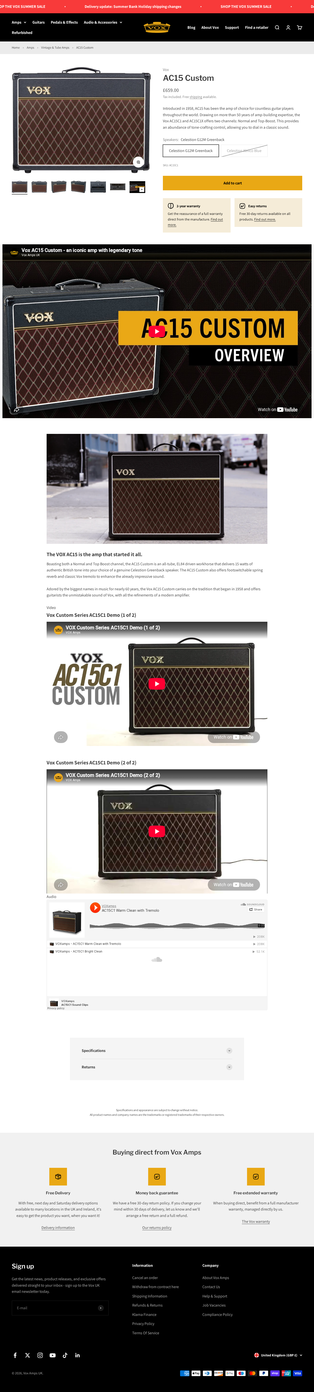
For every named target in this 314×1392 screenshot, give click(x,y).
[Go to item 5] (98, 187)
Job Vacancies (214, 1305)
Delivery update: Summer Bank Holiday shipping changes (108, 6)
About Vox (210, 27)
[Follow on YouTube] (52, 1355)
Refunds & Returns (147, 1305)
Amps (16, 22)
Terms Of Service (145, 1333)
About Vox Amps (215, 1277)
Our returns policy (156, 1227)
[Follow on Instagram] (40, 1355)
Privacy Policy (143, 1323)
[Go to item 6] (118, 187)
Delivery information (58, 1227)
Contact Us (211, 1286)
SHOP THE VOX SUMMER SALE (221, 6)
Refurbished (22, 32)
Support (232, 27)
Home (16, 47)
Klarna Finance (144, 1314)
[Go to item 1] (19, 187)
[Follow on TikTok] (65, 1355)
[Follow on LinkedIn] (77, 1355)
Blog (191, 27)
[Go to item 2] (39, 187)
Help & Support (214, 1296)
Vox (166, 69)
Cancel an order (145, 1277)
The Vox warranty (256, 1221)
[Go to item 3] (59, 187)
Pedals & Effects (64, 22)
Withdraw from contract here (155, 1286)
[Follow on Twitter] (27, 1355)
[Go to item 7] (137, 187)
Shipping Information (149, 1296)
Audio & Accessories (100, 22)
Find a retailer (256, 27)
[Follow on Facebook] (15, 1355)
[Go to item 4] (78, 187)
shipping (196, 97)
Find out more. (265, 219)
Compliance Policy (217, 1314)
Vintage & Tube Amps (55, 47)
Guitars (38, 22)
